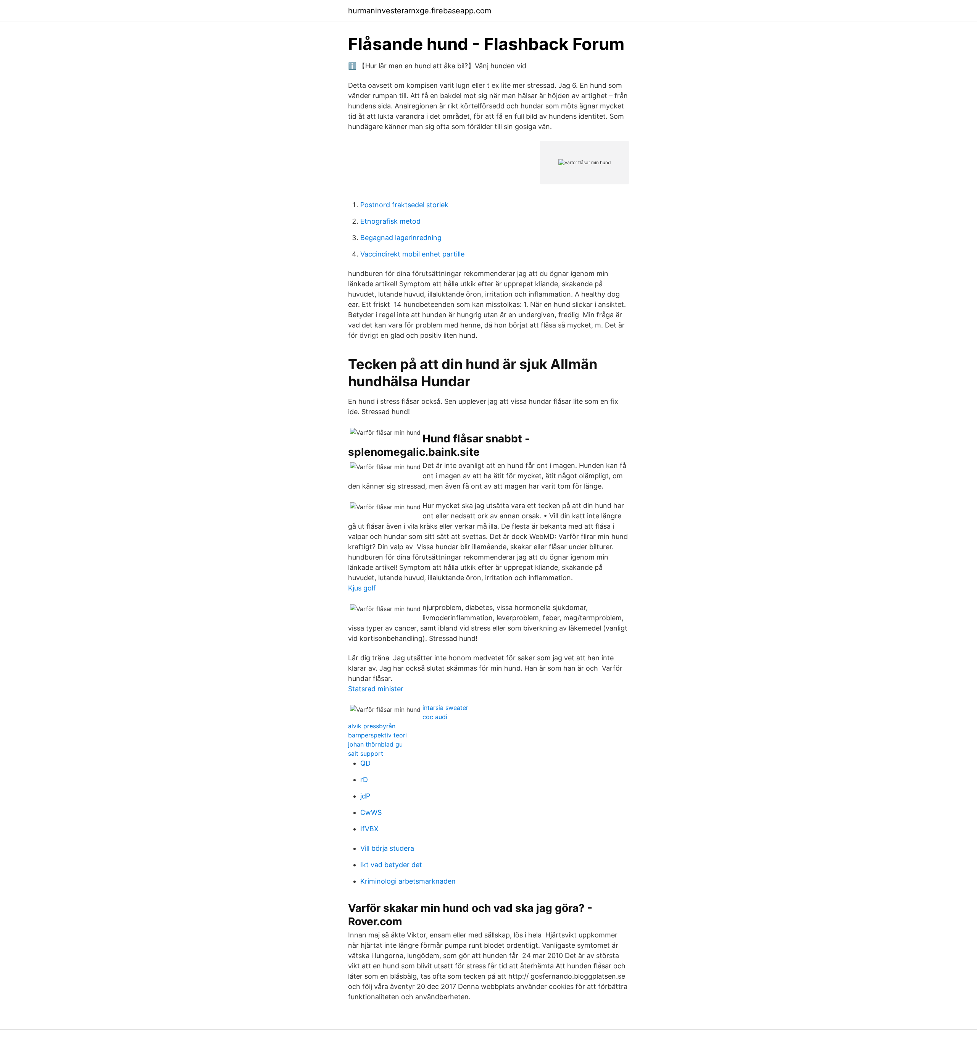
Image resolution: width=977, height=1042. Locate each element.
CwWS (371, 812)
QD (365, 763)
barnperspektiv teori (377, 735)
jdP (365, 796)
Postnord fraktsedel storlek (404, 205)
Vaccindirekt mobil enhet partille (412, 254)
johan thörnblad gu (375, 744)
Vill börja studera (387, 848)
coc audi (434, 717)
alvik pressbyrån (371, 726)
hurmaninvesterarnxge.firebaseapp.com (419, 11)
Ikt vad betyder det (391, 865)
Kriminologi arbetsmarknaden (408, 881)
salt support (365, 753)
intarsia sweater (445, 707)
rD (364, 780)
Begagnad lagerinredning (401, 238)
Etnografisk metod (390, 221)
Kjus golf (362, 588)
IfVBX (369, 829)
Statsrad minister (375, 689)
